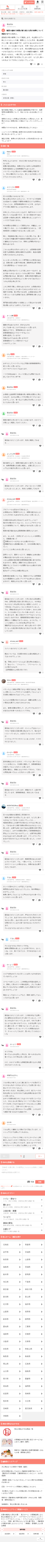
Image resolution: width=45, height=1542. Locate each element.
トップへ (40, 1539)
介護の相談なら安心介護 (9, 1515)
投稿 (39, 1182)
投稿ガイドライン (6, 1186)
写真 (32, 1182)
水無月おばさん (12, 1075)
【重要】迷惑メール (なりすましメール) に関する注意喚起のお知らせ (22, 1481)
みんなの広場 (22, 9)
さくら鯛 (10, 316)
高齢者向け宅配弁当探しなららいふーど (22, 1522)
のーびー (10, 752)
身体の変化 (29, 12)
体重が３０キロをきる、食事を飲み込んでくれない (20, 128)
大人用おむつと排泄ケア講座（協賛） (15, 1467)
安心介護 (6, 2)
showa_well (11, 499)
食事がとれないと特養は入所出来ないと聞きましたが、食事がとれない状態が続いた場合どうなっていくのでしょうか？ (22, 121)
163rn (9, 680)
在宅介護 (14, 12)
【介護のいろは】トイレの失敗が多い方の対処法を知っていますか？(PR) (22, 1492)
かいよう (10, 965)
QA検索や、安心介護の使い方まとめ (14, 1504)
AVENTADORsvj (12, 806)
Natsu (9, 152)
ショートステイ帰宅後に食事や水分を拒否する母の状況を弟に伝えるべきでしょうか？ (22, 133)
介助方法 (21, 12)
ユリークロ (11, 187)
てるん (9, 877)
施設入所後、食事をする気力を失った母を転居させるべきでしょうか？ (22, 140)
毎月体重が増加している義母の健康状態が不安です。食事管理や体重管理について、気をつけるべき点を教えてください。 (22, 112)
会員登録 (30, 2)
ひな (8, 354)
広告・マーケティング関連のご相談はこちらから (19, 1487)
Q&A (7, 9)
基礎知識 (37, 9)
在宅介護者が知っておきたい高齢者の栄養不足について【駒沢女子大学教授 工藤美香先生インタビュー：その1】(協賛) (22, 1473)
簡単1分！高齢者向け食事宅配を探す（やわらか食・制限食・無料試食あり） (22, 1499)
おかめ (9, 1122)
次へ (40, 1156)
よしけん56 (11, 454)
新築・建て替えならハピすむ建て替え (21, 1521)
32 (41, 64)
